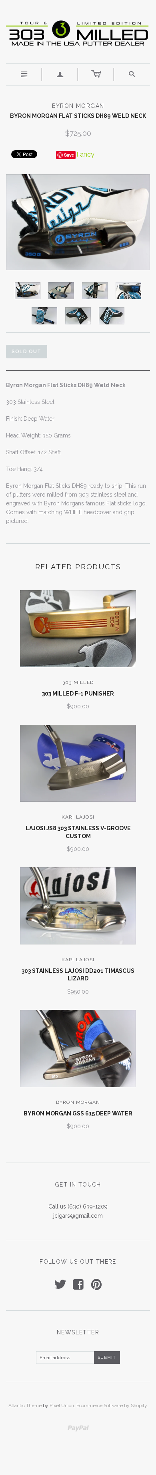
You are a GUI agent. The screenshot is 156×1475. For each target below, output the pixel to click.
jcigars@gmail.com (78, 1216)
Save (69, 155)
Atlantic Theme (25, 1405)
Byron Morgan (78, 1102)
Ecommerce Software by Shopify (111, 1405)
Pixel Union (62, 1405)
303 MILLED (78, 682)
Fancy (85, 154)
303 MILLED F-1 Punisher (78, 693)
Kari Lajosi (78, 817)
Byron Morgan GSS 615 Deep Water (78, 1113)
